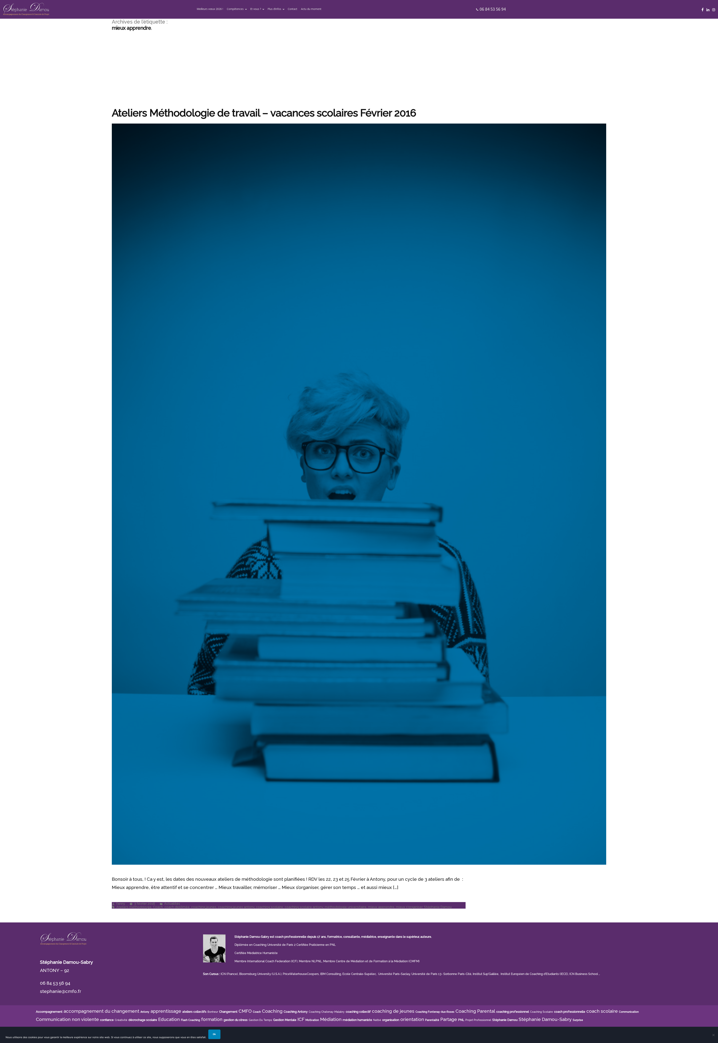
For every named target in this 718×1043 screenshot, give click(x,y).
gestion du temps (260, 1020)
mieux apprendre (381, 907)
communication (629, 1011)
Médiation (331, 1019)
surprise (578, 1020)
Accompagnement (49, 1011)
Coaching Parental (475, 1011)
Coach (158, 907)
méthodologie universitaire (345, 907)
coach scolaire (602, 1011)
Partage (448, 1019)
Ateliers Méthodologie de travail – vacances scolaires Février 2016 (264, 113)
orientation (412, 1019)
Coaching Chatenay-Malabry (327, 1011)
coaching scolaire (269, 907)
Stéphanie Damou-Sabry (545, 1019)
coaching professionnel (512, 1011)
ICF (300, 1019)
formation (212, 1019)
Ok (214, 1034)
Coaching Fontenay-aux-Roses (434, 1011)
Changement (228, 1011)
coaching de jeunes (393, 1011)
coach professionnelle (569, 1011)
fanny (120, 903)
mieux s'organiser (409, 907)
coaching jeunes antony (236, 907)
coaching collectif (358, 1011)
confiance (107, 1020)
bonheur (213, 1011)
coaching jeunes (203, 907)
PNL (461, 1020)
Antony (144, 1011)
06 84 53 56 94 (493, 9)
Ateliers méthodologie (133, 907)
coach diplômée (177, 907)
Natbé (377, 1020)
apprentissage (166, 1011)
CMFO (245, 1011)
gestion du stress (236, 1020)
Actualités (172, 903)
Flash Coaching (190, 1020)
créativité (121, 1020)
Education (169, 1019)
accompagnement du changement (101, 1011)
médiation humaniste (357, 1020)
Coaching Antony (296, 1011)
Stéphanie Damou (438, 907)
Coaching (272, 1011)
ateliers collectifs (194, 1011)
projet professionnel (478, 1020)
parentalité (432, 1020)
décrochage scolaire (142, 1020)
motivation (312, 1020)
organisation (390, 1020)
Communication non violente (67, 1019)
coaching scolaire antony (304, 907)
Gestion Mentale (284, 1020)
